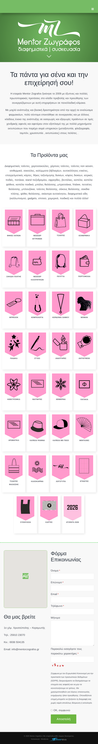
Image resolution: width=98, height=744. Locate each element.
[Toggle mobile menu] (92, 9)
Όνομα (55, 570)
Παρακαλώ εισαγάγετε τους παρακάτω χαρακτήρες (66, 651)
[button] (25, 576)
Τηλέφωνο (57, 605)
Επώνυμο (57, 582)
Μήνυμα (55, 617)
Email (55, 594)
